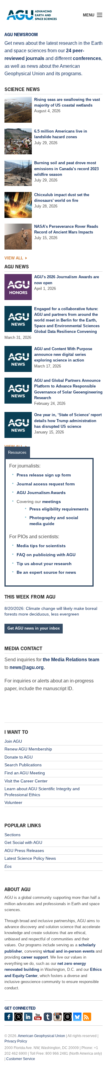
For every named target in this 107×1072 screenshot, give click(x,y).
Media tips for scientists (41, 545)
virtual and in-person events (69, 951)
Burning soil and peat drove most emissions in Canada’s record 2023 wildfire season (66, 168)
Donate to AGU (18, 757)
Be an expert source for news (46, 572)
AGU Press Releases (24, 850)
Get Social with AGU (23, 842)
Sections (12, 834)
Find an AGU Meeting (24, 772)
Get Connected (20, 1008)
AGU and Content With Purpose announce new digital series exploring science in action (63, 354)
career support (34, 957)
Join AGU (13, 741)
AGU (36, 13)
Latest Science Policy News (30, 858)
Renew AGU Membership (28, 749)
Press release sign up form (44, 475)
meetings (51, 501)
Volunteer (13, 802)
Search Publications (23, 764)
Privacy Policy (15, 1041)
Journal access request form (46, 484)
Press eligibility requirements (59, 509)
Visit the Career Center (26, 781)
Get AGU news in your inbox (33, 628)
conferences (87, 58)
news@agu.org (27, 667)
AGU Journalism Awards (41, 492)
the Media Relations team (71, 659)
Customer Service (20, 1059)
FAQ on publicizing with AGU (46, 554)
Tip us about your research (44, 563)
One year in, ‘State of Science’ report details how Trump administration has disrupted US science (68, 420)
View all (13, 258)
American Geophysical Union (41, 1036)
